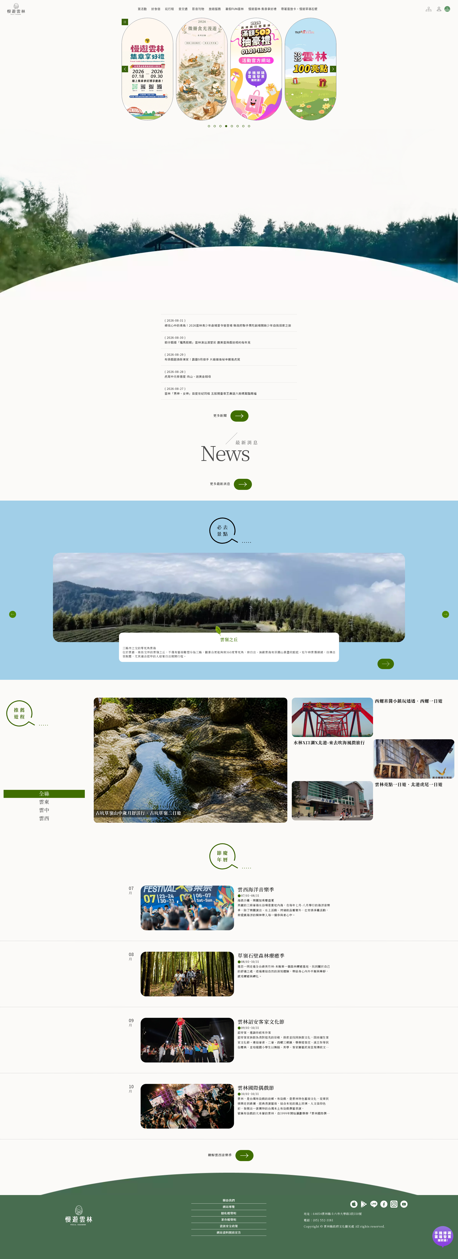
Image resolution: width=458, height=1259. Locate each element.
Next (445, 614)
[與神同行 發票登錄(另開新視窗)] (442, 1239)
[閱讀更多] (385, 663)
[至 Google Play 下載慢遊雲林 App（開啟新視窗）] (363, 1204)
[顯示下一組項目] (333, 69)
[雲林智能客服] (447, 9)
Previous (12, 614)
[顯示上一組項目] (125, 69)
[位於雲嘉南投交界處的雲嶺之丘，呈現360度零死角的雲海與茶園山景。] (229, 597)
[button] (142, 9)
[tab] (44, 794)
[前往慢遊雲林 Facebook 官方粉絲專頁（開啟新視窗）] (384, 1204)
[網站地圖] (429, 9)
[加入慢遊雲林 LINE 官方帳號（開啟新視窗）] (373, 1204)
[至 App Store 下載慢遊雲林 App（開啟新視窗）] (353, 1204)
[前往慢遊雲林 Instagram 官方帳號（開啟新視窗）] (394, 1204)
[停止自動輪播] (125, 22)
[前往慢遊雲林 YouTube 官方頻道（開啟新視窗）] (404, 1204)
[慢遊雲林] (16, 8)
